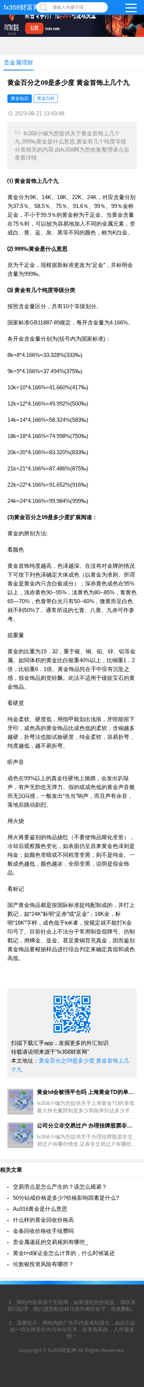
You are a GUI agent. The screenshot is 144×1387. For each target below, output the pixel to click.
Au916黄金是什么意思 (40, 1209)
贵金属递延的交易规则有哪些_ (50, 1242)
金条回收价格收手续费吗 (43, 1231)
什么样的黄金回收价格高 (43, 1220)
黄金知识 (19, 98)
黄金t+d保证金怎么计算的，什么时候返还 (64, 1253)
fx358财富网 (22, 7)
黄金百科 (46, 98)
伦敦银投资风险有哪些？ (43, 1264)
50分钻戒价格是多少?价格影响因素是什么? (66, 1198)
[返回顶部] (129, 1240)
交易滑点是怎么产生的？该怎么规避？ (60, 1186)
